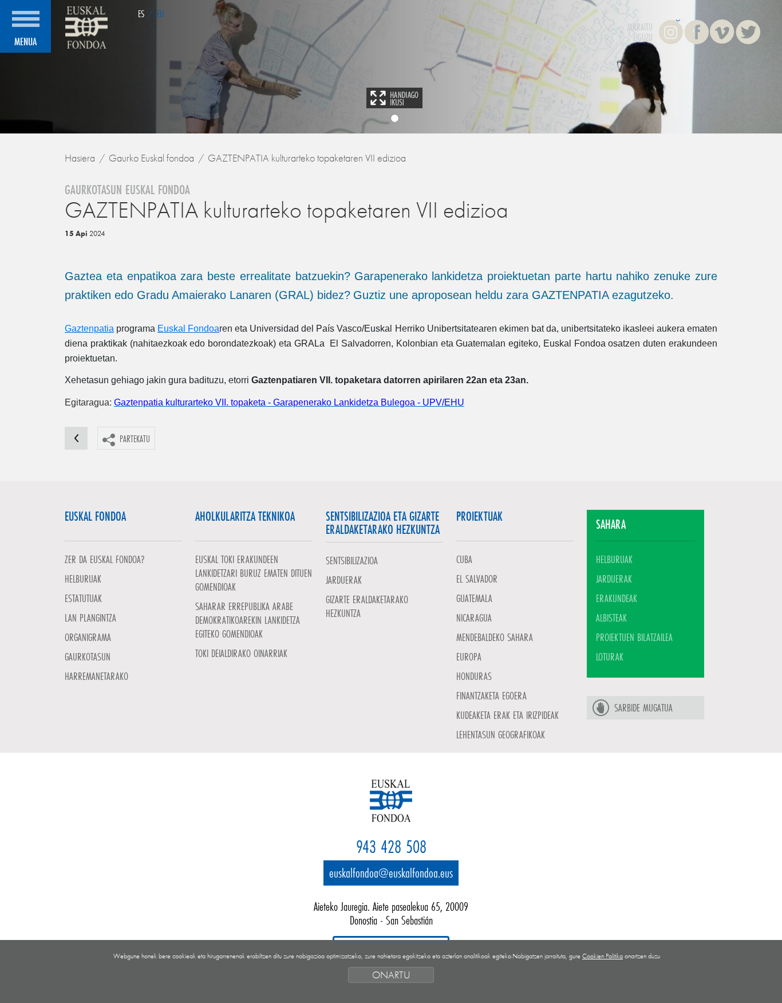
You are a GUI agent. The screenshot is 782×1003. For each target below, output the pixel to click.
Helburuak (83, 578)
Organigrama (88, 637)
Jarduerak (344, 580)
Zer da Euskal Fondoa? (105, 559)
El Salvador (476, 578)
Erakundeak (616, 598)
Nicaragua (474, 617)
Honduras (474, 676)
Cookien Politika (602, 956)
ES (141, 13)
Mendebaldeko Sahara (494, 637)
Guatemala (474, 598)
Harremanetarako (96, 676)
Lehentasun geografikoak (500, 734)
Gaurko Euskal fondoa (151, 157)
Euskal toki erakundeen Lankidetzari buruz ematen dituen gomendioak (253, 572)
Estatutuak (83, 598)
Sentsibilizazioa (352, 560)
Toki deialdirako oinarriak (241, 653)
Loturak (609, 656)
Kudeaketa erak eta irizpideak (507, 715)
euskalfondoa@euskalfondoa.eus (391, 873)
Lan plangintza (90, 617)
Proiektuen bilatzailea (634, 637)
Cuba (464, 559)
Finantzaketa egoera (491, 695)
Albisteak (611, 617)
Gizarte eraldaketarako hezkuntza (367, 606)
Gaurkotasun (87, 656)
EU (160, 13)
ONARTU (391, 974)
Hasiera (80, 157)
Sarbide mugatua (643, 707)
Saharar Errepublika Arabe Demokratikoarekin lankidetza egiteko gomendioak (247, 619)
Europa (468, 656)
